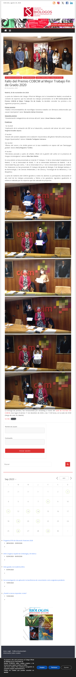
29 (48, 531)
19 (18, 521)
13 (28, 511)
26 (18, 531)
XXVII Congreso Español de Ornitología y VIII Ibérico (19, 554)
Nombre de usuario (11, 426)
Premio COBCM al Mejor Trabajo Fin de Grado (49, 77)
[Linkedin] (70, 4)
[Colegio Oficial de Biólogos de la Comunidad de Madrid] (38, 8)
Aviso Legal (7, 651)
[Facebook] (66, 4)
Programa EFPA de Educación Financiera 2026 (18, 540)
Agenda (6, 471)
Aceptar (42, 667)
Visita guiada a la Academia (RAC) (14, 567)
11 (8, 511)
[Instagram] (57, 4)
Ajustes (66, 667)
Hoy (64, 478)
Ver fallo (7, 419)
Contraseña (8, 438)
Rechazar (54, 667)
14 (38, 511)
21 (38, 521)
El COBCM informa (29, 77)
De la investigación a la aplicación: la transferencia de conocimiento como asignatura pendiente (34, 580)
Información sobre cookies (12, 653)
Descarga (13, 419)
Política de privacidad (19, 651)
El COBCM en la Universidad (13, 77)
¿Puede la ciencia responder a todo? (15, 593)
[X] (62, 4)
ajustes (6, 672)
